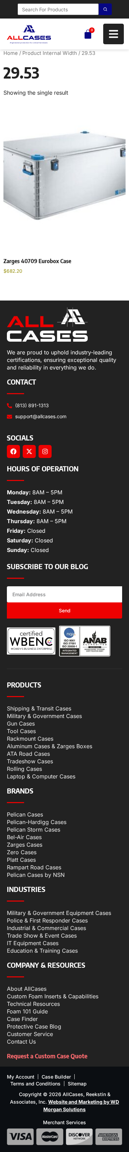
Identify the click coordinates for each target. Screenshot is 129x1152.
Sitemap (77, 1083)
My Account (20, 1077)
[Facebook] (13, 451)
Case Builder (56, 1077)
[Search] (105, 9)
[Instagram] (45, 451)
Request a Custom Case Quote (47, 1056)
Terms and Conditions (35, 1083)
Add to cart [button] (24, 288)
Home (10, 53)
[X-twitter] (29, 451)
